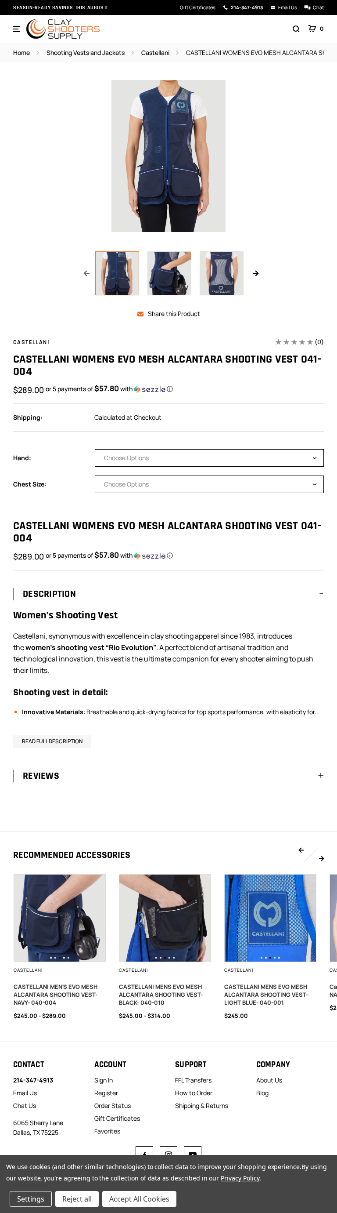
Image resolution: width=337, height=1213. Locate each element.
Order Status (112, 1105)
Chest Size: (30, 484)
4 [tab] (64, 958)
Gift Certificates (197, 7)
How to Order (193, 1093)
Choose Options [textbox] (126, 458)
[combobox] (209, 458)
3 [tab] (60, 958)
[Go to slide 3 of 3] (321, 858)
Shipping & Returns (201, 1105)
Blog (262, 1093)
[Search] (296, 29)
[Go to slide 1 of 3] (301, 850)
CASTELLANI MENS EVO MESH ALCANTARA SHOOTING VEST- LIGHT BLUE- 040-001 (266, 994)
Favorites (107, 1131)
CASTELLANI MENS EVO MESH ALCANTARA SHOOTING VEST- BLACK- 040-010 (161, 994)
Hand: (22, 458)
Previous (86, 273)
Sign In (103, 1080)
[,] (59, 918)
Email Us (287, 7)
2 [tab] (55, 958)
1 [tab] (51, 958)
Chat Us (24, 1105)
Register (106, 1093)
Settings (30, 1199)
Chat (318, 7)
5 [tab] (68, 958)
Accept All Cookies (139, 1199)
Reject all (77, 1199)
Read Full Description (52, 741)
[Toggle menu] (17, 29)
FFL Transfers (193, 1080)
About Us (269, 1080)
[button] (109, 389)
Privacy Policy (240, 1178)
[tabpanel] (59, 918)
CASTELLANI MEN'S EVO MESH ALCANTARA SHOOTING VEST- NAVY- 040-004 (55, 994)
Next (255, 273)
